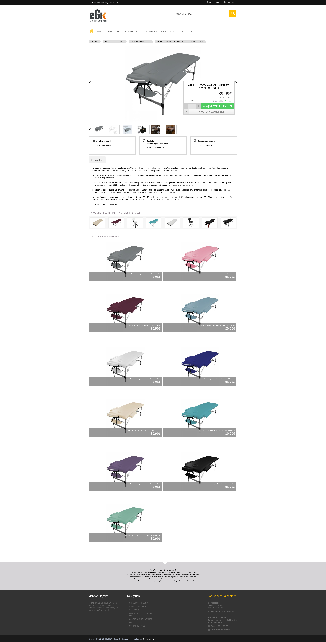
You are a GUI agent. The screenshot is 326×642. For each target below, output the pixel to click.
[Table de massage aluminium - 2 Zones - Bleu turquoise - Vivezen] (200, 417)
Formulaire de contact (220, 629)
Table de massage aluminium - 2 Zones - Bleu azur (217, 379)
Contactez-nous (137, 626)
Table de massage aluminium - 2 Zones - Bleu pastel (216, 325)
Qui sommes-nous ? (132, 31)
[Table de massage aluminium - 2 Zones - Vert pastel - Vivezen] (125, 522)
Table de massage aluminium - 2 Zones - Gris (180, 41)
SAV (183, 31)
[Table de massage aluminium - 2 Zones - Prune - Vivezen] (125, 312)
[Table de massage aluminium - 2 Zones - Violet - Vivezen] (125, 471)
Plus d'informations (103, 145)
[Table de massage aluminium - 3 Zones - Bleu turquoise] (153, 222)
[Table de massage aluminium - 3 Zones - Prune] (116, 222)
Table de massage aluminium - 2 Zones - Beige (144, 430)
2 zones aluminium (140, 41)
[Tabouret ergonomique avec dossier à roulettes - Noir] (191, 222)
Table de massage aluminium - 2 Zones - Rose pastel (216, 274)
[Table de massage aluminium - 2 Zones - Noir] (228, 222)
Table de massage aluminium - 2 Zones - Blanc (144, 379)
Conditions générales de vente (141, 614)
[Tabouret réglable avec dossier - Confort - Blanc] (135, 222)
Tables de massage (114, 41)
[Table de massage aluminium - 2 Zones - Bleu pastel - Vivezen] (200, 312)
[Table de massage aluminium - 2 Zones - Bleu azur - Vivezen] (200, 366)
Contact (193, 31)
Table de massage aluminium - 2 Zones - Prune (144, 325)
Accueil (100, 31)
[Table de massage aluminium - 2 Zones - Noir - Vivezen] (200, 471)
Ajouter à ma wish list (211, 111)
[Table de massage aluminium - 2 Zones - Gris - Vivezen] (125, 261)
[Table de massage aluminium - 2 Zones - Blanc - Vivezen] (125, 366)
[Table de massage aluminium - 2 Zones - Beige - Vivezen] (125, 417)
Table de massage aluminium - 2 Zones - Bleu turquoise (215, 430)
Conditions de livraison (141, 619)
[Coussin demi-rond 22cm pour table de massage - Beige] (97, 222)
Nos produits (114, 31)
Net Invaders (148, 639)
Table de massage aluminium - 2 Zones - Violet (144, 484)
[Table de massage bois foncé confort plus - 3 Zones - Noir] (210, 222)
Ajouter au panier (219, 106)
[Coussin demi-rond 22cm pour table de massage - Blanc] (172, 222)
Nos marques (151, 31)
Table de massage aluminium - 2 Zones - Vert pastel (142, 535)
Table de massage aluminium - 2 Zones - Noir (219, 484)
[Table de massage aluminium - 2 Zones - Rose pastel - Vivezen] (200, 261)
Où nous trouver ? (169, 31)
